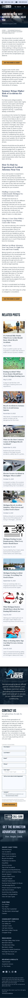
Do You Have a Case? (12, 62)
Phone (6, 764)
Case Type (7, 769)
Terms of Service (19, 800)
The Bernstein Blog (14, 30)
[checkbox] (4, 794)
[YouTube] (3, 971)
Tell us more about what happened (13, 776)
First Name (7, 746)
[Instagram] (12, 971)
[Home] (6, 6)
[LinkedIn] (6, 971)
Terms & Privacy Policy (12, 795)
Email (5, 758)
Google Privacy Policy (7, 800)
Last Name (7, 752)
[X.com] (9, 971)
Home (4, 30)
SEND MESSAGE (23, 2)
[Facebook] (15, 971)
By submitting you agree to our (15, 794)
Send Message (9, 804)
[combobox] (14, 772)
